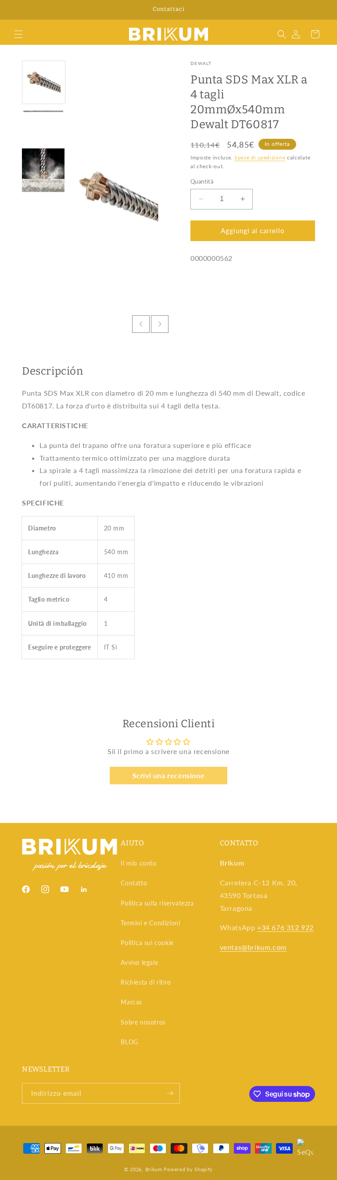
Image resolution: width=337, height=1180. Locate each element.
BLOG (129, 1042)
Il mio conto (138, 863)
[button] (18, 34)
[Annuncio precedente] (17, 9)
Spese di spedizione (259, 157)
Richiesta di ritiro (146, 982)
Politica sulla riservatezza (157, 903)
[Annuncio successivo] (320, 9)
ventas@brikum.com (253, 947)
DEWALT (201, 63)
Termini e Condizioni (150, 923)
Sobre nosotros (143, 1022)
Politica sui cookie (147, 942)
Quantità (201, 181)
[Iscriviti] (169, 1093)
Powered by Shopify (188, 1169)
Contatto (134, 883)
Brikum (153, 1169)
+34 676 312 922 (285, 927)
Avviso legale (139, 962)
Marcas (131, 1002)
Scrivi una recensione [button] (169, 775)
